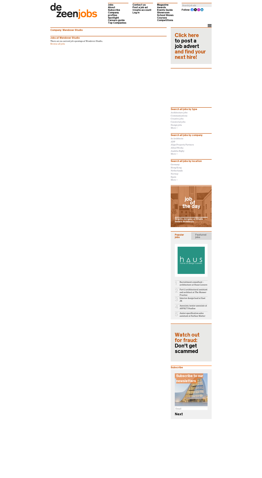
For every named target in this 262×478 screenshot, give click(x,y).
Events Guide (165, 10)
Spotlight (113, 18)
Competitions (165, 20)
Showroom (163, 12)
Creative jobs (177, 118)
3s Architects (177, 138)
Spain (173, 176)
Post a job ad (140, 7)
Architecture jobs (179, 112)
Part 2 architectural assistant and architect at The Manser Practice (193, 292)
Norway (174, 173)
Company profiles (113, 13)
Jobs (110, 5)
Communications (179, 115)
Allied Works (177, 147)
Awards (161, 7)
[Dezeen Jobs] (73, 18)
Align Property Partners (182, 144)
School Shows (165, 15)
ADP (173, 141)
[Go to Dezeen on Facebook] (192, 10)
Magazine (163, 5)
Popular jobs (179, 236)
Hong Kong (176, 167)
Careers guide (116, 20)
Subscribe (114, 10)
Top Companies (117, 23)
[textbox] (197, 5)
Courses (162, 18)
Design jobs (176, 125)
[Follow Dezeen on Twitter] (195, 10)
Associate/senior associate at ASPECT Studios (193, 307)
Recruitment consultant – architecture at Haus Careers (193, 283)
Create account (142, 10)
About (111, 7)
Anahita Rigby (177, 150)
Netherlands (177, 170)
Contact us (139, 5)
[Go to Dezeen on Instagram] (198, 10)
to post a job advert (190, 46)
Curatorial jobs (178, 121)
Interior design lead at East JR (192, 299)
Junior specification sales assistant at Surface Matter (192, 314)
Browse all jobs (57, 43)
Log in (136, 12)
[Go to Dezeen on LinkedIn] (202, 10)
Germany (175, 164)
